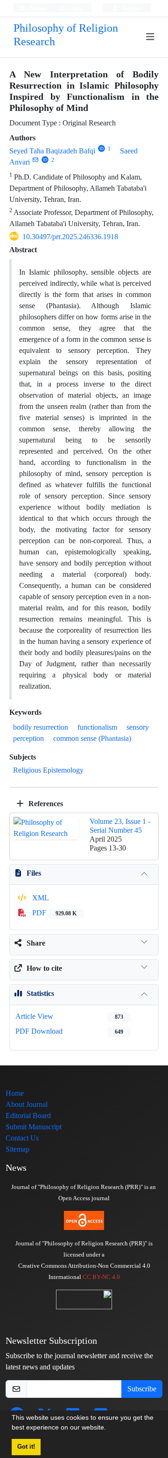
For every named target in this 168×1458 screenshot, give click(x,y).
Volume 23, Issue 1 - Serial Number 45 (120, 826)
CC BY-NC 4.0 (101, 1276)
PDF (53, 912)
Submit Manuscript (34, 1126)
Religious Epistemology (48, 770)
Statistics (40, 993)
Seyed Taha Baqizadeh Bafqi (52, 150)
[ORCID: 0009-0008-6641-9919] (101, 148)
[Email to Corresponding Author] (35, 159)
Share (36, 943)
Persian (37, 8)
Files (34, 873)
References (45, 803)
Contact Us (22, 1137)
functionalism (97, 727)
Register (131, 8)
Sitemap (17, 1149)
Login (74, 8)
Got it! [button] (26, 1447)
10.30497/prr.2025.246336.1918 (70, 236)
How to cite (44, 968)
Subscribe (141, 1388)
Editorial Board (28, 1115)
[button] (109, 1428)
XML (39, 897)
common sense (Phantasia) (92, 738)
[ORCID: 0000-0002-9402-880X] (45, 159)
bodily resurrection (40, 727)
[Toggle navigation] (150, 37)
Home (15, 1093)
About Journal (27, 1104)
